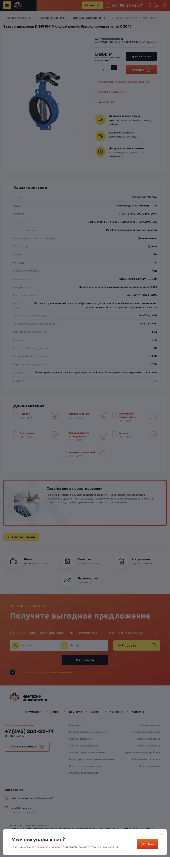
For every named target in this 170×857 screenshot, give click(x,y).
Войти (151, 844)
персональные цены (49, 847)
